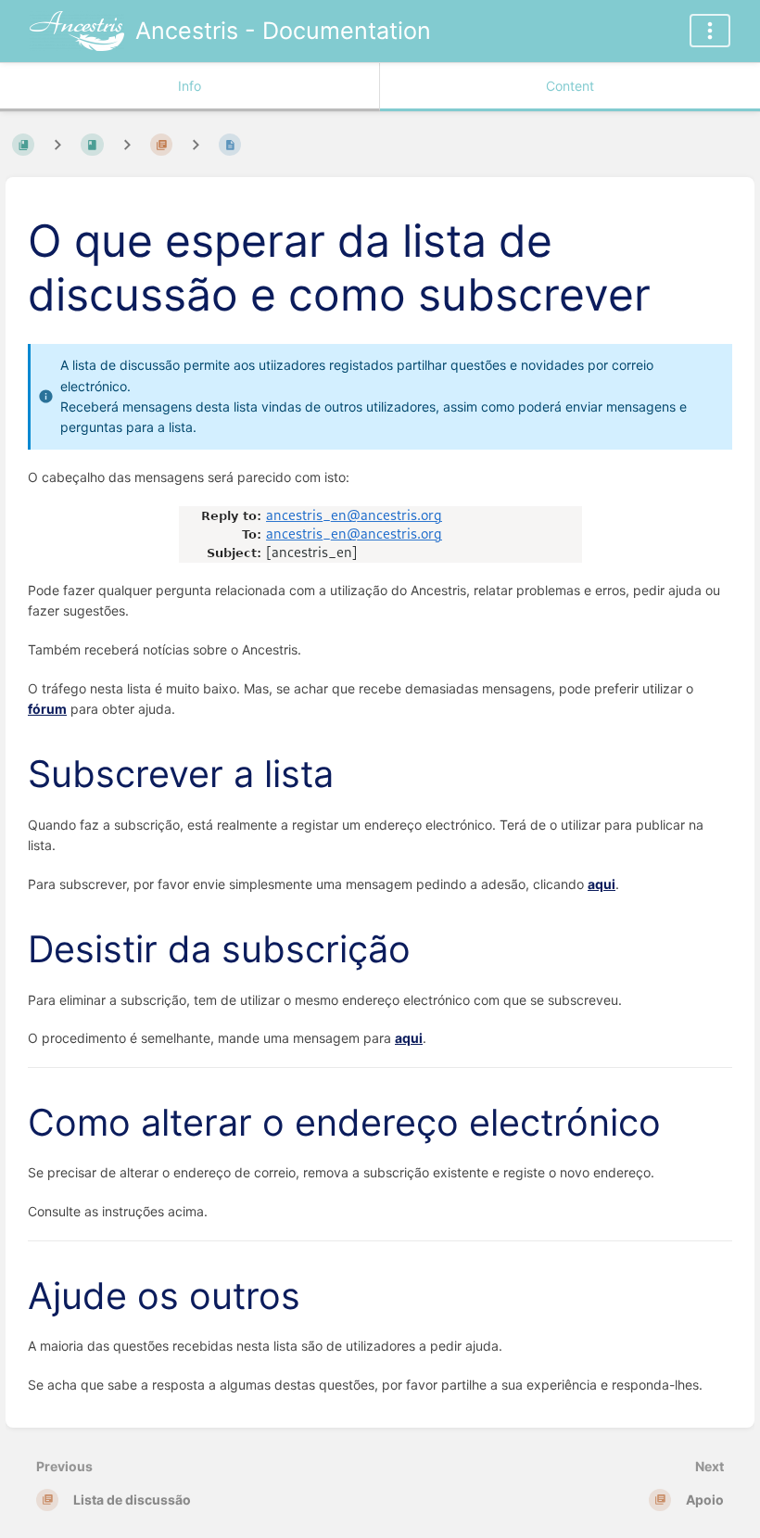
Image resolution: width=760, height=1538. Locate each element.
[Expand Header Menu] (710, 30)
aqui (601, 884)
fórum (47, 709)
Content (570, 86)
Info (189, 86)
